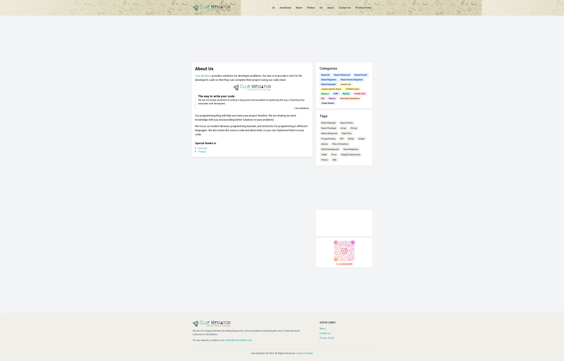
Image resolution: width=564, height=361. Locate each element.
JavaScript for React (331, 89)
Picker (324, 160)
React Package (328, 128)
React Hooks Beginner (352, 79)
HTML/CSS (359, 94)
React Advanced (342, 75)
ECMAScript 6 (352, 89)
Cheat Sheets (327, 103)
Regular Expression (350, 154)
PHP (336, 94)
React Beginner (328, 79)
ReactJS (325, 75)
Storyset (202, 148)
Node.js (325, 94)
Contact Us (345, 7)
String (354, 128)
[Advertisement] (282, 36)
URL (334, 160)
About (330, 7)
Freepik (202, 151)
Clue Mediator (203, 75)
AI (273, 7)
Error (334, 154)
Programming (328, 139)
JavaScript (285, 7)
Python (311, 7)
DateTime (346, 133)
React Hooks (361, 75)
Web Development (330, 149)
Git (321, 7)
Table (324, 154)
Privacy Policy (363, 7)
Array (343, 128)
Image (361, 139)
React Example (328, 84)
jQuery (324, 144)
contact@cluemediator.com (238, 340)
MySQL (346, 94)
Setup (351, 139)
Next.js (332, 98)
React (299, 7)
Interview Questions (350, 98)
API (341, 139)
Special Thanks (305, 353)
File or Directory (340, 144)
